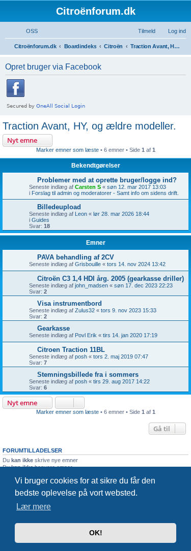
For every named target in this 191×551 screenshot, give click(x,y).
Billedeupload (59, 207)
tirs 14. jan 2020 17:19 (130, 335)
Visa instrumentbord (69, 303)
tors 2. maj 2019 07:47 (120, 356)
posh (81, 356)
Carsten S (88, 187)
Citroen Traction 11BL (71, 349)
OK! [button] (95, 533)
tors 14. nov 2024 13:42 (136, 264)
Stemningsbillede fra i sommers (88, 374)
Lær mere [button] (33, 506)
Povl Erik (86, 335)
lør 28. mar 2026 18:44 (121, 214)
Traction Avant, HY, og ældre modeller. (89, 126)
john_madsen (91, 285)
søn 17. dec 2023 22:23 (143, 285)
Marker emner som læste (67, 150)
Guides (40, 220)
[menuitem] (27, 31)
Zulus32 (85, 310)
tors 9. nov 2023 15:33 (128, 310)
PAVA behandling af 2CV (75, 257)
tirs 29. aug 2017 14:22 (121, 381)
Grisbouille (88, 264)
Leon (81, 214)
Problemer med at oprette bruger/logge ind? (107, 180)
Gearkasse (53, 328)
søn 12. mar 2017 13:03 (136, 187)
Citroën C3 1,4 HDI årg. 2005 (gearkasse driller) (110, 278)
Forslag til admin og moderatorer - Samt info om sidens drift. (105, 193)
